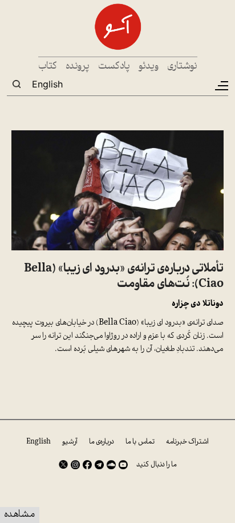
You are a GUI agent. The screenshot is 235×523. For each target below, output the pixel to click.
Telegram (99, 464)
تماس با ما (140, 442)
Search (16, 84)
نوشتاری (182, 66)
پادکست (114, 66)
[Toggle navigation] (220, 85)
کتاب (47, 66)
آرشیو (70, 442)
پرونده (78, 66)
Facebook (87, 464)
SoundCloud (111, 464)
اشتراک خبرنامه (187, 442)
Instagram (75, 464)
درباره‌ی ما (101, 442)
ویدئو (149, 66)
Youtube (123, 464)
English (47, 84)
